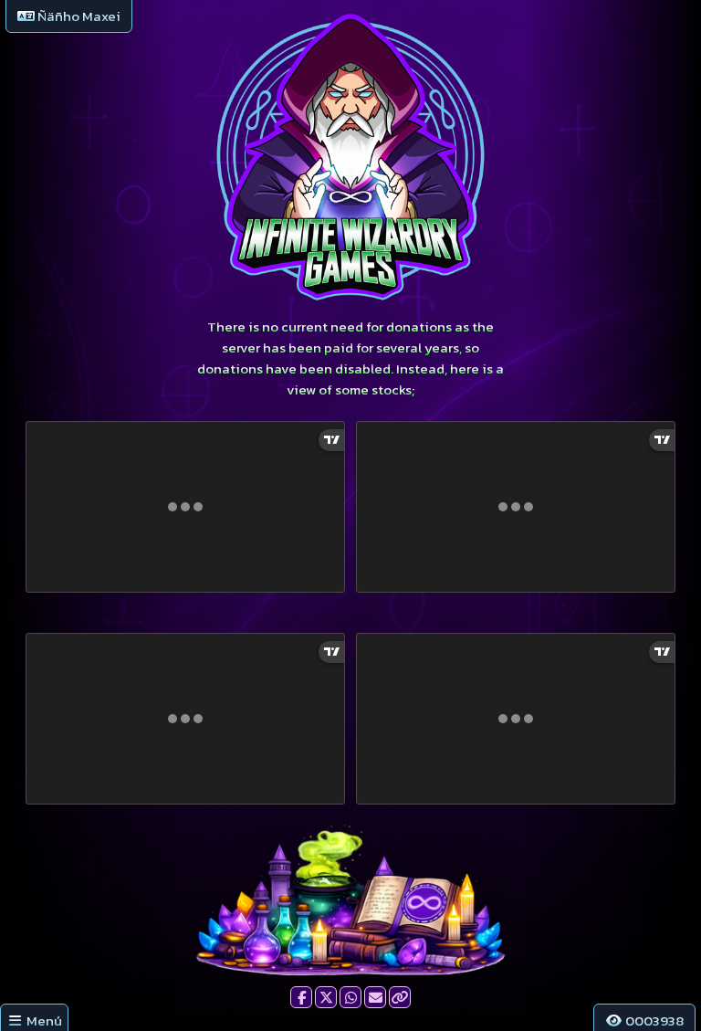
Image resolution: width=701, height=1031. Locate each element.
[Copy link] (400, 997)
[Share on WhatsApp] (350, 997)
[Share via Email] (375, 997)
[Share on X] (326, 997)
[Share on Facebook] (301, 997)
